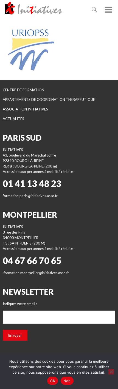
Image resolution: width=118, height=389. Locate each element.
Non (67, 381)
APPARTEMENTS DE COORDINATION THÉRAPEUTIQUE (49, 99)
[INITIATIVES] (41, 8)
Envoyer (15, 335)
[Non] (111, 371)
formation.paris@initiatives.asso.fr (30, 196)
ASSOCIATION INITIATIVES (25, 109)
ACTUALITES (13, 119)
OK (52, 381)
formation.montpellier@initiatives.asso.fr (36, 273)
